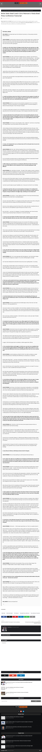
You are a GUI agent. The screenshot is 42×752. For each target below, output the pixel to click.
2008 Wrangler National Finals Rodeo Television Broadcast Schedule (18, 740)
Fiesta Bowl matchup (15, 22)
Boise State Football (10, 613)
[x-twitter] (5, 675)
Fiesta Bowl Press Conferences (24, 613)
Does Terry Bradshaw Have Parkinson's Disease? (15, 687)
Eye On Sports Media (10, 750)
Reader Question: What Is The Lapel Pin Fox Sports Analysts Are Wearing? (19, 721)
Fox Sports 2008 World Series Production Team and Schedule (17, 692)
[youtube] (13, 675)
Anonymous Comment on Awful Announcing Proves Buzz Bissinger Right (19, 745)
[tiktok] (29, 675)
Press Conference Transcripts (35, 613)
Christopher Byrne (15, 627)
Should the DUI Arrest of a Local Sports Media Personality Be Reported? (19, 682)
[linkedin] (21, 675)
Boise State (6, 10)
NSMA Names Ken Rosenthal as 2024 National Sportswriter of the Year (19, 726)
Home (3, 10)
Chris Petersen (16, 613)
